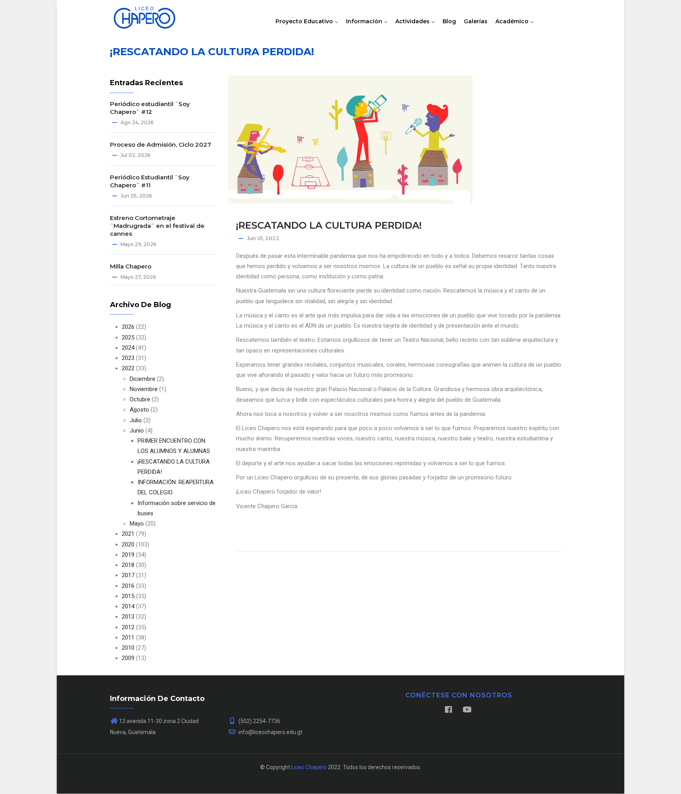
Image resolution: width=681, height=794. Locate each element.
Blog (449, 21)
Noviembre (144, 389)
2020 (128, 544)
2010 (128, 647)
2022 (128, 368)
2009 (128, 658)
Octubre (140, 399)
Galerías (475, 21)
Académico (512, 21)
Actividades (413, 21)
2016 (128, 585)
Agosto (139, 409)
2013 (128, 616)
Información (365, 21)
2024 (128, 347)
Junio (137, 430)
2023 (128, 358)
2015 (128, 596)
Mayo (137, 523)
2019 (128, 554)
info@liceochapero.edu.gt (269, 732)
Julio (136, 420)
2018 (128, 564)
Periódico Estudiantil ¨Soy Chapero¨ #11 (150, 181)
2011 (128, 637)
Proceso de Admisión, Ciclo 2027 (160, 144)
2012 (128, 627)
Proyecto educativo (305, 21)
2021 (128, 533)
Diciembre (142, 378)
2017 (128, 575)
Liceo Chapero (309, 767)
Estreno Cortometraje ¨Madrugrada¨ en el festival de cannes (157, 225)
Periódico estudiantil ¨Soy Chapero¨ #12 (150, 108)
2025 (128, 337)
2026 (128, 326)
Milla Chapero (130, 266)
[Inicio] (144, 16)
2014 (128, 606)
